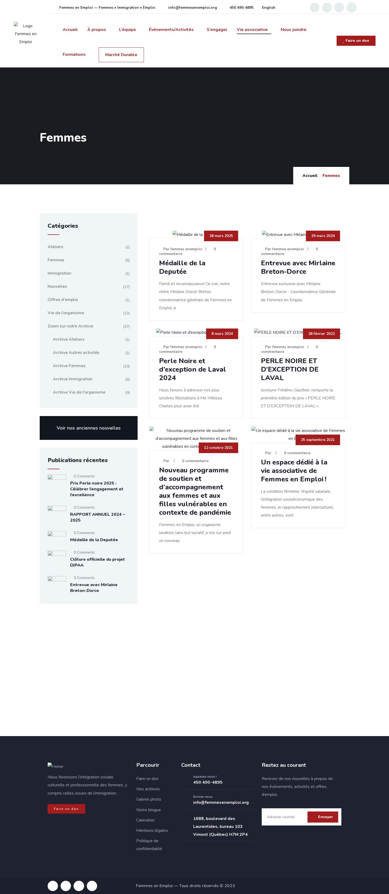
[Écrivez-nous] (185, 800)
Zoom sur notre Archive (70, 326)
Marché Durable (121, 55)
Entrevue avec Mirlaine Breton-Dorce (298, 267)
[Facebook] (314, 7)
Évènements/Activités (171, 30)
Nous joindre (293, 30)
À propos (96, 30)
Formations (74, 54)
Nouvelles (57, 286)
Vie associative (252, 30)
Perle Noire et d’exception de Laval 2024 (192, 369)
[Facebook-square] (53, 886)
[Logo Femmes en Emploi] (26, 34)
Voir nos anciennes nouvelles (89, 428)
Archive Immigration (72, 379)
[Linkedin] (339, 7)
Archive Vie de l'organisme (79, 392)
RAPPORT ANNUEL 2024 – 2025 (97, 517)
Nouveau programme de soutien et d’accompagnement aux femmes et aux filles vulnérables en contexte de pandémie (195, 491)
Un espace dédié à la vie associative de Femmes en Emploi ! (294, 471)
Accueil (70, 30)
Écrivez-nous (203, 797)
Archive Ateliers (68, 339)
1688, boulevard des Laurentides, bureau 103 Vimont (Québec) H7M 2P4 (220, 826)
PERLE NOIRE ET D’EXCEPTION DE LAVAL (290, 369)
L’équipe (127, 30)
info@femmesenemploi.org (221, 802)
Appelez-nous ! (204, 776)
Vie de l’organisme (66, 313)
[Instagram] (327, 7)
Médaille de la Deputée (182, 267)
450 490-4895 (208, 782)
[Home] (55, 766)
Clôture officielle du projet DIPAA (97, 562)
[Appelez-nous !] (185, 780)
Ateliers (55, 247)
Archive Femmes (69, 366)
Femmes (56, 260)
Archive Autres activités (76, 352)
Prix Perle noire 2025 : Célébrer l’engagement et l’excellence (96, 489)
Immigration (59, 273)
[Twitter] (351, 7)
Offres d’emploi (63, 300)
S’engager (217, 30)
